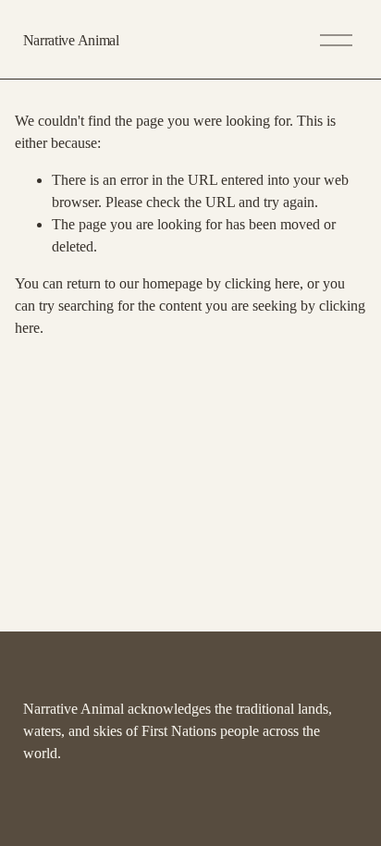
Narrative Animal (71, 40)
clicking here (262, 283)
